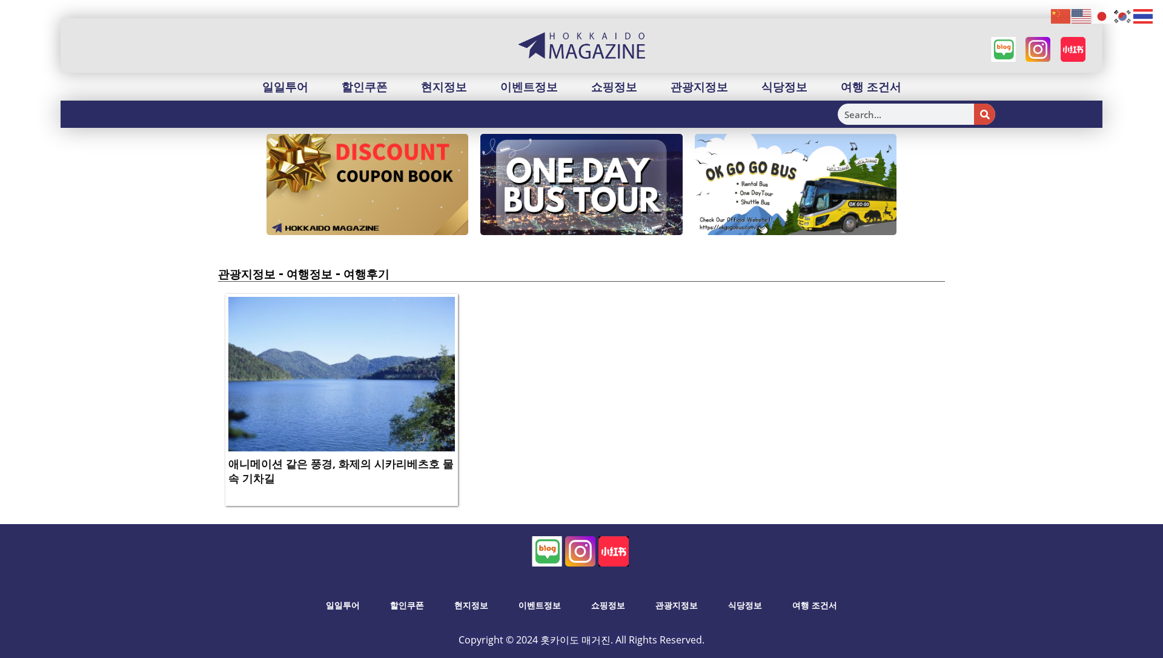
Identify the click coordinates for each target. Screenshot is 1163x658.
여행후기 (366, 274)
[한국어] (1123, 16)
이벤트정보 (529, 87)
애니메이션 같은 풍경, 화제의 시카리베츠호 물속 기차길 (341, 470)
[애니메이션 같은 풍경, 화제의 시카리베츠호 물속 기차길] (341, 373)
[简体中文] (1061, 16)
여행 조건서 (871, 87)
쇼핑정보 (614, 87)
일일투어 (285, 87)
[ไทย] (1143, 16)
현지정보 (444, 87)
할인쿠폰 (365, 87)
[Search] (984, 114)
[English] (1082, 16)
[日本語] (1102, 16)
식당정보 (784, 87)
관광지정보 (699, 87)
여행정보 (310, 274)
